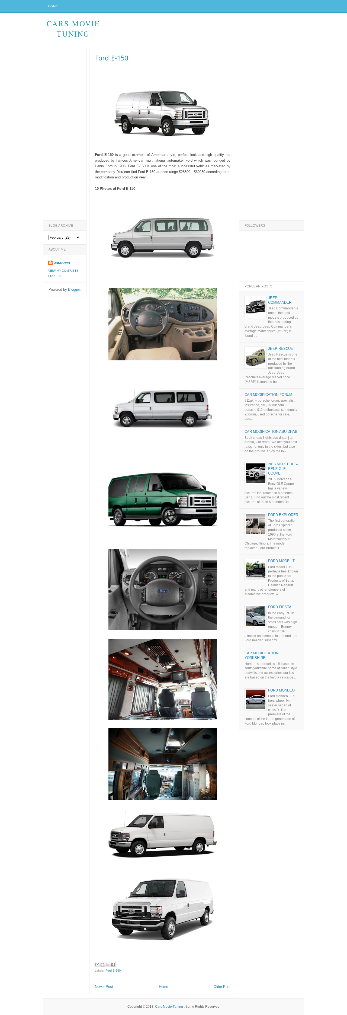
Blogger (74, 289)
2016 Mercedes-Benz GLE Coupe (283, 468)
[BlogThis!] (102, 964)
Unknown (62, 262)
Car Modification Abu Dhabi (271, 432)
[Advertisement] (205, 29)
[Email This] (97, 964)
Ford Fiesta (279, 607)
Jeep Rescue (280, 349)
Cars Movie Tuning (73, 28)
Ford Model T (281, 561)
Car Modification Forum (268, 395)
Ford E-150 (113, 970)
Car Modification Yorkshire (261, 655)
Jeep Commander (279, 300)
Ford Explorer (283, 515)
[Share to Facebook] (112, 964)
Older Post (222, 987)
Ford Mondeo (281, 690)
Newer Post (104, 987)
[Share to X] (107, 964)
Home (53, 6)
